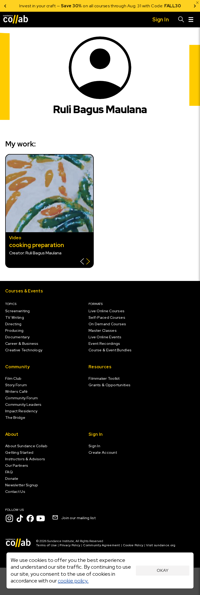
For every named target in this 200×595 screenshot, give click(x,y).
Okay (162, 570)
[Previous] (5, 6)
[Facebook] (30, 518)
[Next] (195, 6)
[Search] (181, 19)
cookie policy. (73, 580)
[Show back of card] (85, 262)
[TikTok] (20, 518)
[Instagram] (9, 518)
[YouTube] (40, 518)
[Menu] (191, 19)
